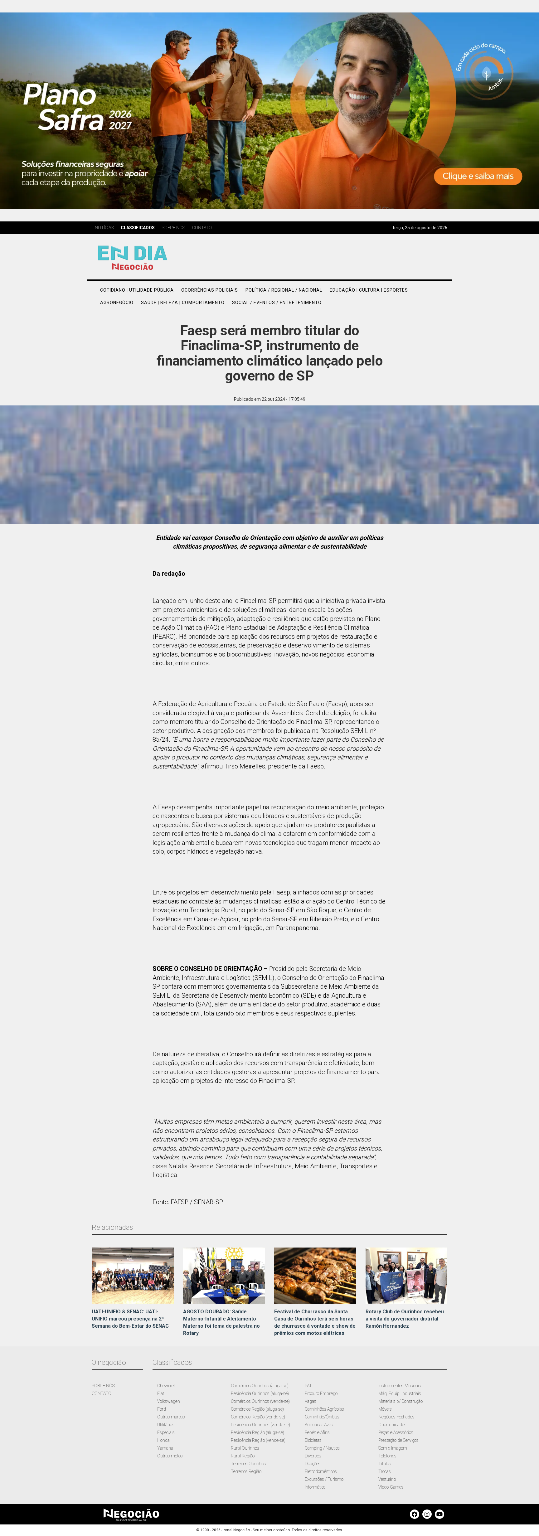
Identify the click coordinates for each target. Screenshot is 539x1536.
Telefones (387, 1455)
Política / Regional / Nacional (283, 290)
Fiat (160, 1393)
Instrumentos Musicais (399, 1385)
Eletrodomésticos (321, 1471)
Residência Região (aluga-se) (257, 1432)
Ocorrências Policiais (209, 290)
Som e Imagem (392, 1448)
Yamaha (165, 1448)
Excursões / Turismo (324, 1479)
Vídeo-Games (391, 1487)
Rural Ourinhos (245, 1448)
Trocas (384, 1471)
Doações (313, 1463)
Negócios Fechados (396, 1416)
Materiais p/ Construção (400, 1401)
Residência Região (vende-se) (258, 1440)
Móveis (385, 1409)
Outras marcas (171, 1416)
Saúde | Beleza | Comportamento (183, 302)
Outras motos (170, 1455)
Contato (202, 227)
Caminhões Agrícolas (324, 1409)
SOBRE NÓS (103, 1385)
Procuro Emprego (321, 1393)
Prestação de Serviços (398, 1440)
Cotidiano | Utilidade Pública (137, 290)
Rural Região (243, 1455)
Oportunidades (392, 1424)
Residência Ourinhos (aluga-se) (260, 1393)
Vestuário (387, 1479)
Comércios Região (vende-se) (258, 1416)
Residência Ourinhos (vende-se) (260, 1424)
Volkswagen (168, 1401)
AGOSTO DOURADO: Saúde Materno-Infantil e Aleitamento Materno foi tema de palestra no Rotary (221, 1322)
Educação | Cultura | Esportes (369, 290)
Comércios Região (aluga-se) (257, 1409)
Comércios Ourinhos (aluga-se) (260, 1385)
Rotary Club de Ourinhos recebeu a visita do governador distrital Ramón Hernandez (405, 1319)
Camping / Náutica (322, 1448)
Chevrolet (166, 1385)
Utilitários (165, 1424)
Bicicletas (313, 1440)
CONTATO (101, 1393)
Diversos (313, 1455)
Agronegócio (117, 302)
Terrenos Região (246, 1471)
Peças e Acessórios (395, 1432)
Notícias (104, 227)
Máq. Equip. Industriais (399, 1393)
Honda (163, 1440)
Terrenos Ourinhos (248, 1463)
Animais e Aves (319, 1424)
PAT (308, 1385)
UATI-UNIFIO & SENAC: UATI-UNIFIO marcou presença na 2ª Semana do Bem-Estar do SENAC (130, 1319)
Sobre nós (173, 227)
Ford (161, 1409)
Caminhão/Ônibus (322, 1416)
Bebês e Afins (317, 1432)
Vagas (310, 1401)
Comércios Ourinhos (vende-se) (260, 1401)
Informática (315, 1487)
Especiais (166, 1432)
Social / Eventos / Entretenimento (277, 302)
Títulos (384, 1463)
